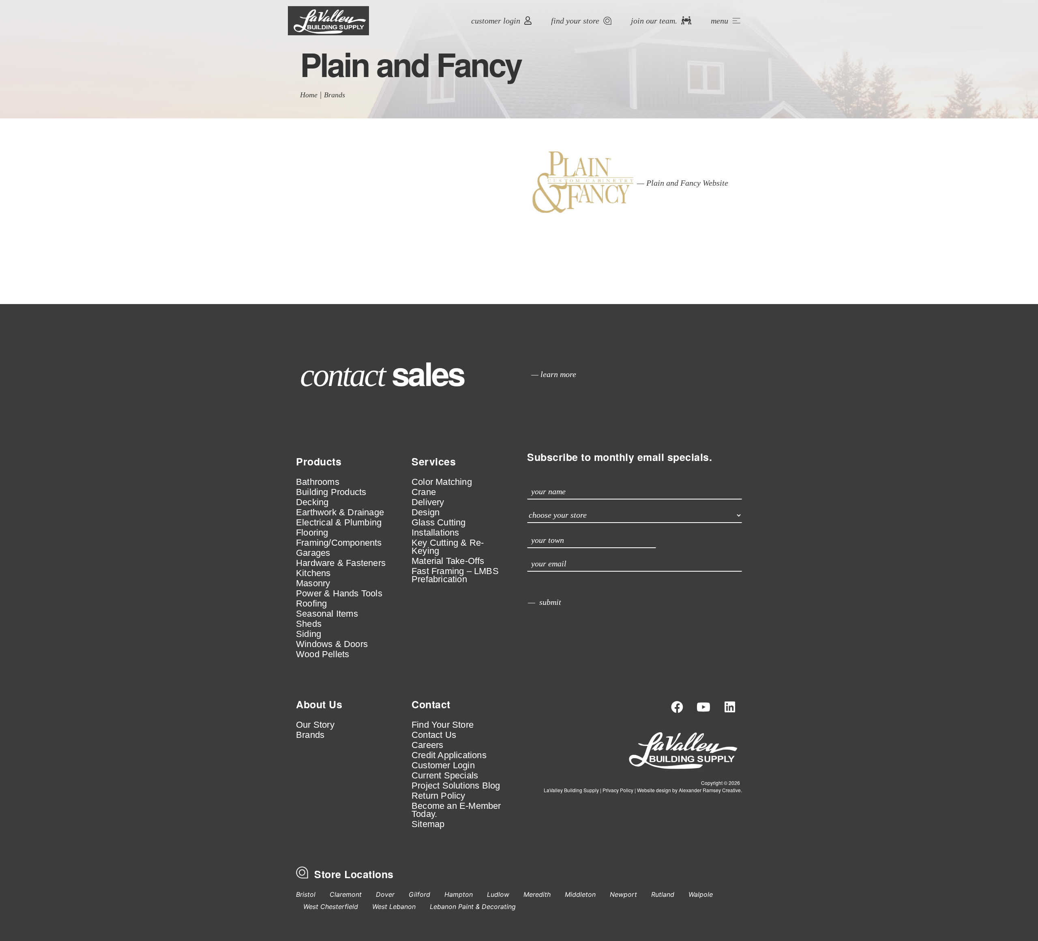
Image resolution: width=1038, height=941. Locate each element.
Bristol (305, 894)
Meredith (537, 894)
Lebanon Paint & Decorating (473, 906)
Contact (431, 704)
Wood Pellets (322, 654)
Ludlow (498, 894)
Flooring (312, 533)
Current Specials (445, 776)
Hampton (458, 894)
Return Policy (438, 796)
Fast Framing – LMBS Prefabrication (455, 575)
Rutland (662, 894)
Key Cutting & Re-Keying (448, 547)
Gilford (419, 894)
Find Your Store (443, 725)
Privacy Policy (618, 790)
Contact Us (434, 735)
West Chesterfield (330, 906)
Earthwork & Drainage (340, 512)
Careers (427, 745)
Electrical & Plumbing (339, 523)
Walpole (700, 894)
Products (318, 461)
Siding (308, 634)
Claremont (346, 894)
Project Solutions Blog (456, 786)
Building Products (331, 492)
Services (434, 461)
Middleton (580, 894)
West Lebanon (394, 906)
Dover (385, 894)
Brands (334, 95)
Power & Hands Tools (339, 593)
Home (308, 95)
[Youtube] (703, 707)
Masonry (313, 583)
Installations (435, 533)
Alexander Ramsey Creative (710, 790)
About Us (319, 704)
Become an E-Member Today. (456, 810)
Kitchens (313, 573)
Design (426, 512)
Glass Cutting (439, 523)
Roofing (311, 604)
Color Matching (442, 482)
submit (550, 602)
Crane (424, 492)
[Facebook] (677, 707)
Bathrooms (317, 482)
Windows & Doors (332, 644)
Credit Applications (449, 755)
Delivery (428, 502)
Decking (312, 502)
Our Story (315, 725)
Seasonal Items (327, 614)
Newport (623, 894)
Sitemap (428, 824)
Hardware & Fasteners (341, 563)
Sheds (309, 624)
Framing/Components (339, 543)
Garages (313, 553)
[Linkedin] (730, 707)
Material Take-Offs (448, 561)
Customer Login (443, 765)
